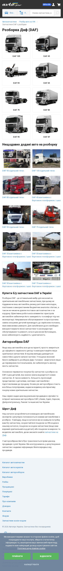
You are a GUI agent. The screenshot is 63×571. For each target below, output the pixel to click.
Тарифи (5, 496)
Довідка (6, 506)
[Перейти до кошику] (59, 4)
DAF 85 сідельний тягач (13, 197)
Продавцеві (8, 487)
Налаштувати (31, 564)
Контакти (6, 511)
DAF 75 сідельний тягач (43, 227)
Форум (5, 516)
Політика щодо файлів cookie (31, 548)
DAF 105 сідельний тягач (43, 171)
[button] (47, 4)
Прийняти (17, 556)
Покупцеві (7, 491)
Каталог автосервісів (12, 467)
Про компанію (9, 501)
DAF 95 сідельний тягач (13, 171)
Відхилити (45, 556)
